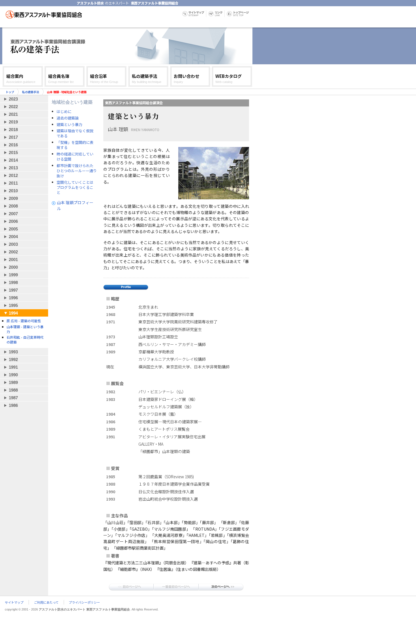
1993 (13, 351)
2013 (13, 167)
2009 (13, 198)
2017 (13, 137)
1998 (13, 282)
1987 (13, 397)
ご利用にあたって (46, 602)
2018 (13, 129)
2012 (13, 175)
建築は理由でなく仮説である (75, 133)
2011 (13, 183)
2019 (13, 121)
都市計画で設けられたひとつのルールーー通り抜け (77, 170)
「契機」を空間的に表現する (75, 145)
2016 (13, 144)
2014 (13, 160)
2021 (13, 114)
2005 (13, 229)
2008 (13, 206)
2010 (13, 190)
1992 (13, 359)
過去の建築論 (68, 118)
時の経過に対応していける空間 (75, 156)
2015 (13, 152)
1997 (13, 290)
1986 (13, 405)
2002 (13, 251)
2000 (13, 267)
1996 (13, 297)
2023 (13, 99)
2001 (13, 259)
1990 (13, 374)
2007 (13, 213)
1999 (13, 274)
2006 (13, 221)
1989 (13, 382)
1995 (13, 305)
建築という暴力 (69, 124)
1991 (13, 367)
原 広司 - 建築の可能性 (24, 320)
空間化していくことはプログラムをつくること (75, 187)
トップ (10, 92)
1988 (13, 390)
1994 (13, 313)
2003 (13, 244)
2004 (13, 236)
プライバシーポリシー (84, 602)
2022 (13, 106)
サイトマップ (14, 602)
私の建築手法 (30, 92)
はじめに (64, 111)
